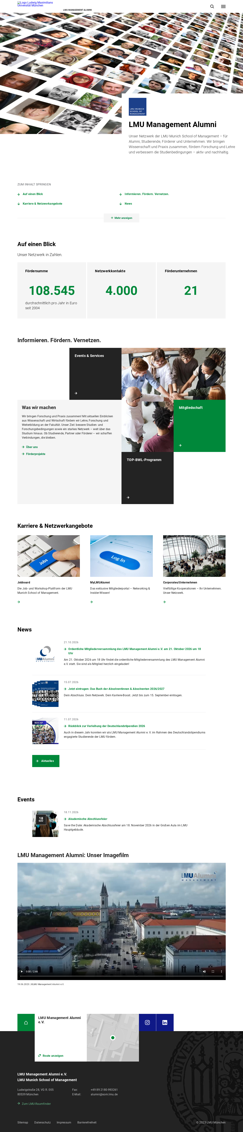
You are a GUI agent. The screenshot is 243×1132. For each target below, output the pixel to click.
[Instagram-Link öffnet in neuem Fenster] (147, 1022)
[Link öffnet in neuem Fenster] (87, 1038)
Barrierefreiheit (87, 1122)
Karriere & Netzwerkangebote (42, 203)
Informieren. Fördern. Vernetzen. (147, 194)
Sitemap (22, 1122)
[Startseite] (26, 1022)
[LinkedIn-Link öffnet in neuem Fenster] (165, 1022)
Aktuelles (47, 761)
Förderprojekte (35, 454)
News (128, 203)
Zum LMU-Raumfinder (36, 1103)
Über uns (32, 447)
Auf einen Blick (33, 194)
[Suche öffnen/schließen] (212, 6)
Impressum (64, 1122)
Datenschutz (42, 1122)
